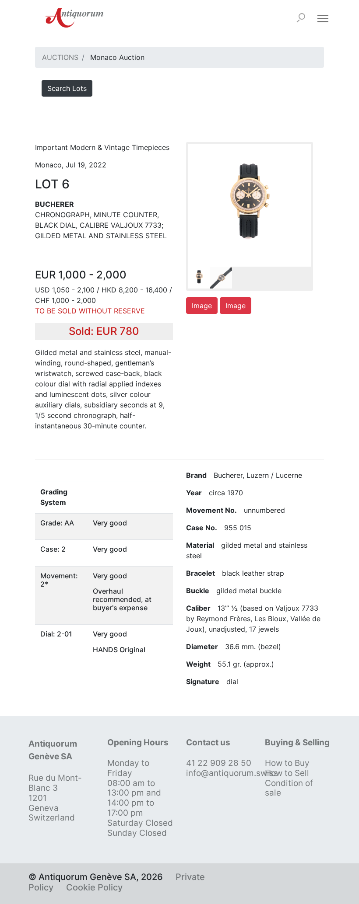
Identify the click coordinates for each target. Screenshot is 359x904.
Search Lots (67, 88)
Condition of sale (289, 788)
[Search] (300, 18)
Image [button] (202, 305)
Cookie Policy (94, 887)
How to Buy (287, 763)
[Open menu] (322, 17)
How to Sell (287, 773)
